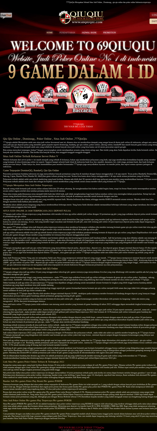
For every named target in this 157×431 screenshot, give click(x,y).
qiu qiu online (82, 144)
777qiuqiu (7, 142)
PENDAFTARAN (67, 32)
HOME (50, 32)
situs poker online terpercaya (33, 373)
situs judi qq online (27, 272)
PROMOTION (109, 32)
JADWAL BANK (89, 32)
